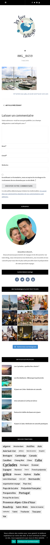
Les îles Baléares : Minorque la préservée (29, 378)
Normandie (34, 479)
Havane (17, 474)
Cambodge (20, 455)
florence (18, 470)
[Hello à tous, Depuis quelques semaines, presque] (25, 302)
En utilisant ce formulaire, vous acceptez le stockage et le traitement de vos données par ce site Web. (23, 178)
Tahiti (14, 512)
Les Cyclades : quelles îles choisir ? (26, 366)
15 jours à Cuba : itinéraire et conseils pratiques (31, 424)
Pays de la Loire (10, 488)
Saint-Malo (22, 507)
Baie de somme (31, 451)
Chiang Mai (19, 460)
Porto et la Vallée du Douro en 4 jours (27, 412)
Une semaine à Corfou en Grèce (25, 401)
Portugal (24, 493)
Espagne (7, 469)
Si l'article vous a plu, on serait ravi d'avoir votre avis (30, 94)
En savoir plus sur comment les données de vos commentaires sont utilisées (24, 194)
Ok (14, 541)
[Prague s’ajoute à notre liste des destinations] (25, 333)
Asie (40, 446)
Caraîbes (7, 460)
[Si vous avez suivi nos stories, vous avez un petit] (9, 302)
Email (4, 156)
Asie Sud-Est (9, 451)
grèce (7, 474)
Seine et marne (37, 507)
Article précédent (13, 105)
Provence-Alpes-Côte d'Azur (19, 502)
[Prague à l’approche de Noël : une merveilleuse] (9, 318)
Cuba (38, 460)
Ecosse (35, 465)
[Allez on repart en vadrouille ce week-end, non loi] (40, 302)
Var (4, 516)
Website (5, 165)
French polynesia (39, 470)
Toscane (36, 511)
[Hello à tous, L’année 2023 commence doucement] (9, 333)
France (27, 469)
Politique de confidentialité (28, 541)
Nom (4, 146)
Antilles (30, 446)
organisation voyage (11, 484)
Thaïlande (24, 512)
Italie (37, 474)
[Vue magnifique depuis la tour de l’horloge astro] (40, 333)
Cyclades (10, 465)
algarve (6, 446)
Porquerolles (9, 493)
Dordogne (24, 465)
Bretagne (7, 455)
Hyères (27, 474)
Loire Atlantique (9, 479)
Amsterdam (18, 446)
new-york (22, 479)
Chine (29, 460)
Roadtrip (8, 507)
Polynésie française (31, 488)
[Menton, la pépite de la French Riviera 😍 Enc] (25, 318)
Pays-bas (27, 484)
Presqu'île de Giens (11, 498)
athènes (21, 451)
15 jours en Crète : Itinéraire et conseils (28, 389)
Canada (33, 455)
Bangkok (41, 451)
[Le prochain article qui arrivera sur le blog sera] (40, 318)
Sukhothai (6, 511)
